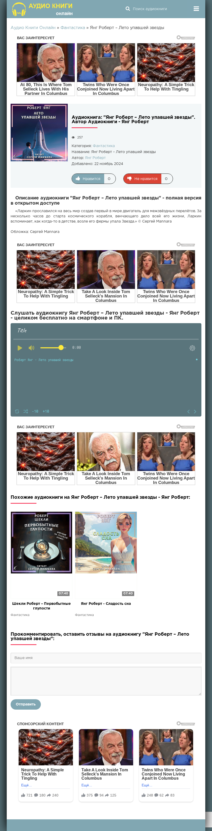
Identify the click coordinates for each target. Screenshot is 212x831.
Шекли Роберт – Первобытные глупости (41, 606)
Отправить (26, 704)
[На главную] (43, 9)
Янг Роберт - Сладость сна (106, 603)
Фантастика (104, 146)
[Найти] (128, 9)
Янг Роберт (95, 158)
